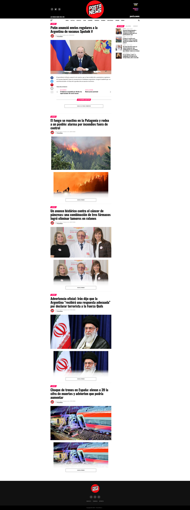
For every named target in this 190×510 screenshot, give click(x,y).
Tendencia (96, 20)
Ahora (67, 20)
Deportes (79, 20)
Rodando (103, 20)
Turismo (117, 20)
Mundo (122, 20)
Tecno (84, 20)
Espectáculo (110, 20)
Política (73, 20)
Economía (90, 20)
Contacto (88, 501)
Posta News (60, 36)
